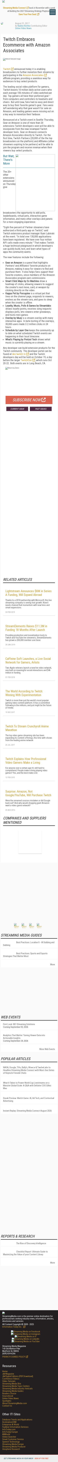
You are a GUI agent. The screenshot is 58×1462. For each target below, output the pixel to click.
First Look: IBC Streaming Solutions (19, 1024)
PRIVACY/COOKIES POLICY (13, 1357)
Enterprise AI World (10, 1424)
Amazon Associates (33, 75)
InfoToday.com (8, 1429)
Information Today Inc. (12, 1327)
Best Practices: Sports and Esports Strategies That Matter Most (25, 955)
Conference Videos (10, 1378)
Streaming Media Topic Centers (16, 1386)
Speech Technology (11, 1441)
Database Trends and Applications (17, 1419)
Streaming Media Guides (13, 1391)
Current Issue (17, 409)
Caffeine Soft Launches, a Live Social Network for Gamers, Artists (28, 660)
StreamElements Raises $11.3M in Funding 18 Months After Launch (26, 628)
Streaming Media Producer (14, 1446)
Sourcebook (7, 1396)
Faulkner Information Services (15, 1427)
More (52, 964)
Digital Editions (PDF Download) (17, 1376)
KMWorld (6, 1434)
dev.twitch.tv (19, 354)
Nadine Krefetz (24, 26)
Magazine (8, 1374)
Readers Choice (9, 1393)
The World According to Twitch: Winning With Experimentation (24, 693)
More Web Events (47, 1049)
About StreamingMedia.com (14, 1403)
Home (5, 1371)
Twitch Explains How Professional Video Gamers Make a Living (25, 760)
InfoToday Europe (10, 1432)
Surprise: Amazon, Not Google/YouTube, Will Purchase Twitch (28, 793)
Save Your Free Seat (27, 14)
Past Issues (40, 409)
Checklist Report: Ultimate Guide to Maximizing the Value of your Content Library (25, 1253)
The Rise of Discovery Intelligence (31, 1243)
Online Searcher (9, 1437)
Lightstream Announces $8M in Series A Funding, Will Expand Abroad (28, 593)
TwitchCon (26, 360)
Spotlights (6, 1401)
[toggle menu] (52, 12)
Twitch (6, 69)
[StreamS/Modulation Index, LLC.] (30, 842)
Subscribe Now (27, 399)
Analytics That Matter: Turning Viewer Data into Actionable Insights (24, 1036)
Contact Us (7, 1406)
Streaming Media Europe (13, 1444)
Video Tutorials (8, 1381)
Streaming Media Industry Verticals (17, 1388)
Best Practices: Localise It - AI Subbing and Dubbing (28, 943)
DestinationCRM (9, 1422)
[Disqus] (29, 458)
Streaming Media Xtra (11, 1383)
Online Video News (23, 28)
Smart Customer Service (13, 1439)
